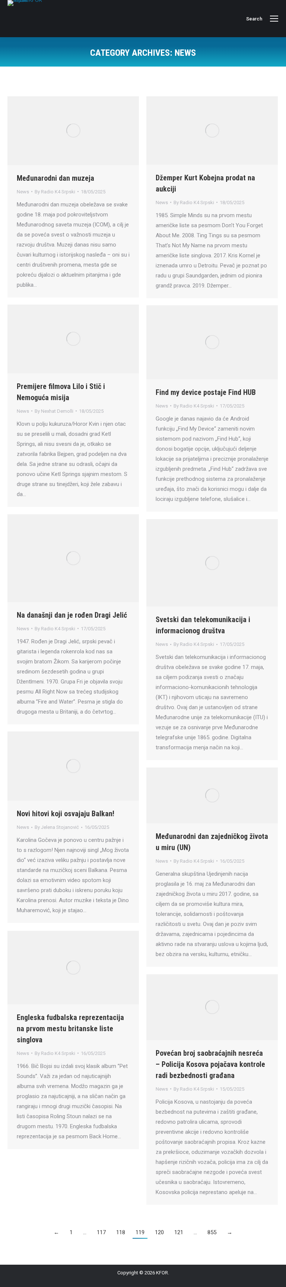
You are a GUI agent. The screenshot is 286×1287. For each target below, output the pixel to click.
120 (159, 1232)
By (55, 191)
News (23, 191)
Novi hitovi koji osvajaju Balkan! (65, 813)
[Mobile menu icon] (274, 18)
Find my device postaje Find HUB (206, 392)
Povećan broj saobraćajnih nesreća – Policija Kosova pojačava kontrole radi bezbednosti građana (210, 1064)
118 (120, 1232)
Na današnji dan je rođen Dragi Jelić (72, 615)
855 (211, 1232)
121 (178, 1232)
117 (101, 1232)
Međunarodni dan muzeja (55, 178)
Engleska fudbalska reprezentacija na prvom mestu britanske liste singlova (70, 1028)
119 (140, 1232)
